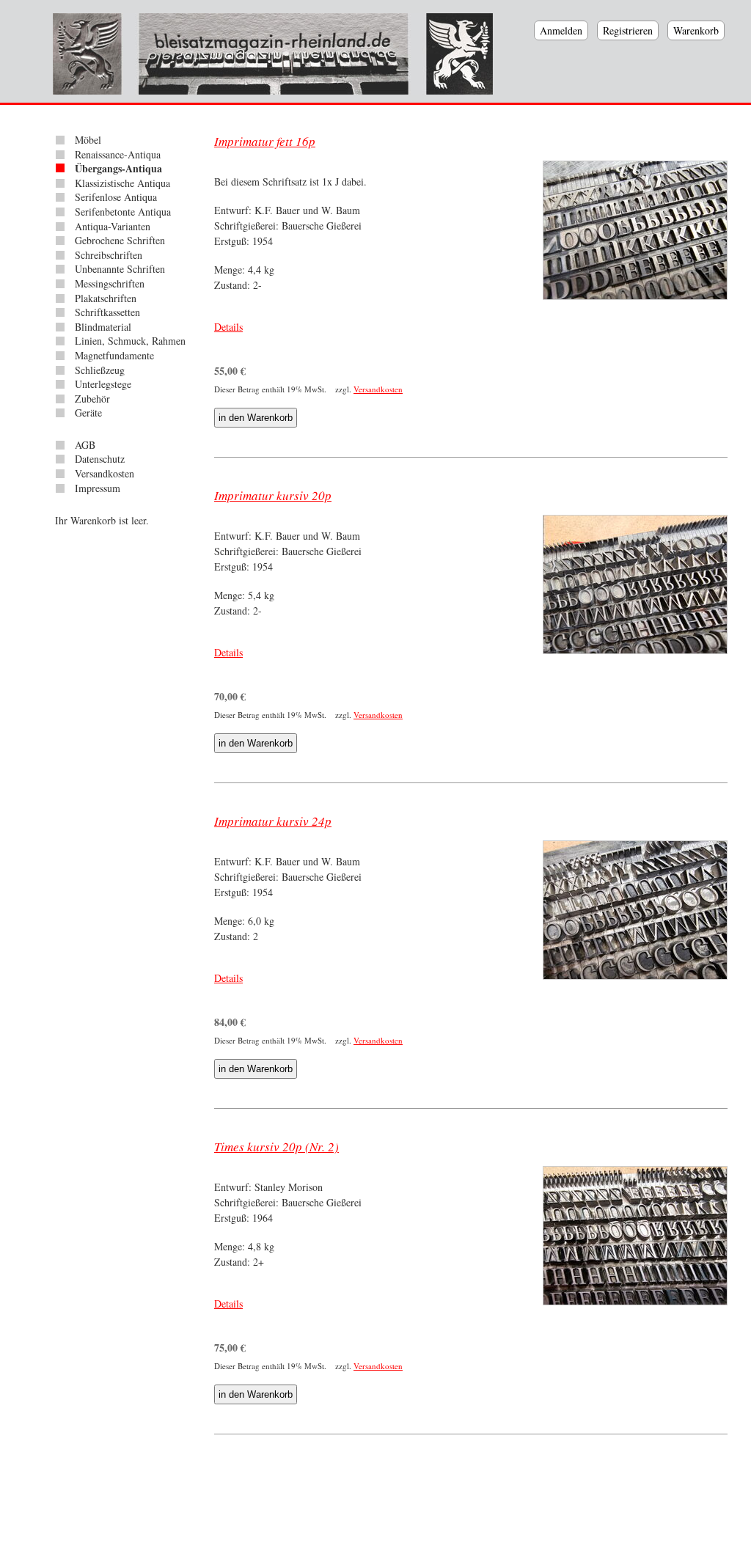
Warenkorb (696, 30)
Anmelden (561, 30)
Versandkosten (378, 389)
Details (228, 327)
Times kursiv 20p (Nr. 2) (276, 1146)
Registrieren (628, 30)
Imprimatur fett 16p (264, 141)
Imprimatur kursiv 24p (272, 821)
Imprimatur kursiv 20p (272, 495)
